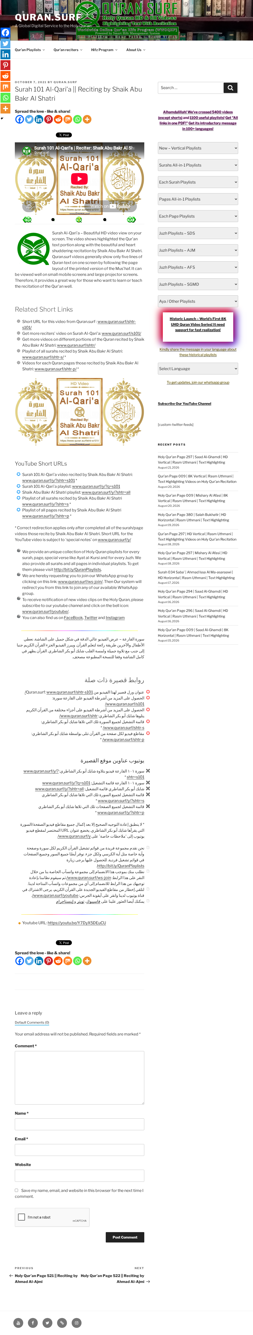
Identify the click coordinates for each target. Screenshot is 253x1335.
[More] (87, 119)
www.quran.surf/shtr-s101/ (59, 692)
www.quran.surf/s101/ (121, 333)
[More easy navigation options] (79, 220)
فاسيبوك (93, 901)
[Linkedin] (39, 119)
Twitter (90, 617)
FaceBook (73, 617)
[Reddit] (58, 119)
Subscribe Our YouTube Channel (184, 403)
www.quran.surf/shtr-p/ (56, 369)
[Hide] (2, 118)
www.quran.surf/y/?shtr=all (106, 492)
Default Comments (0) (32, 1022)
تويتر (80, 901)
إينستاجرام (64, 901)
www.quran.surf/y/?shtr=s (45, 504)
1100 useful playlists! (207, 117)
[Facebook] (19, 119)
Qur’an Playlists (28, 50)
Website (23, 1164)
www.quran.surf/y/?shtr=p (45, 516)
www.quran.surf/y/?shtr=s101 (48, 480)
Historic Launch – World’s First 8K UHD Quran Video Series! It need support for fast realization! (198, 324)
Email (21, 1139)
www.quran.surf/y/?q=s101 (96, 486)
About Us (133, 50)
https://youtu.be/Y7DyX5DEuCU (77, 923)
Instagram (115, 617)
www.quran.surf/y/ (114, 539)
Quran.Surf (48, 17)
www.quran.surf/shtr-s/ (43, 357)
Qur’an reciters (66, 50)
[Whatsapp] (77, 119)
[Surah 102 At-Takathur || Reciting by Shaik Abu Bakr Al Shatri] (26, 220)
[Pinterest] (48, 119)
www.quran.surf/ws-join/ (80, 581)
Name (22, 1113)
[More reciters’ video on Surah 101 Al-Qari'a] (52, 219)
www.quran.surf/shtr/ (76, 345)
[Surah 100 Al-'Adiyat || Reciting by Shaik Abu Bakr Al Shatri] (131, 220)
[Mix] (67, 119)
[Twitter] (29, 119)
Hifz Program (102, 50)
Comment (26, 1046)
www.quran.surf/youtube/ (45, 611)
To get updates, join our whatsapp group (198, 382)
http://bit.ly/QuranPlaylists (77, 569)
